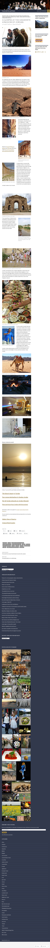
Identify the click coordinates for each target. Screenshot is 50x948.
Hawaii (3, 884)
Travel (17, 16)
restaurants (27, 545)
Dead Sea (5, 542)
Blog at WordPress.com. (6, 940)
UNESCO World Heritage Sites (13, 547)
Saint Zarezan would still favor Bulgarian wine (10, 619)
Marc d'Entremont (17, 24)
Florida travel (4, 873)
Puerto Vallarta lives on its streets (8, 608)
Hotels (3, 888)
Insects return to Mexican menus (8, 586)
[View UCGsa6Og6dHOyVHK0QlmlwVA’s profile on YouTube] (42, 51)
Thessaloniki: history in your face (8, 591)
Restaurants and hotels (10, 16)
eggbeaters (4, 868)
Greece (3, 881)
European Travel (5, 870)
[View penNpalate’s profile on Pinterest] (39, 51)
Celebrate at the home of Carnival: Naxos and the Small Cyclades (14, 606)
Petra (19, 122)
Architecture (5, 15)
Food (16, 15)
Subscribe (4, 832)
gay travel (4, 879)
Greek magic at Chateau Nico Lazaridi (9, 624)
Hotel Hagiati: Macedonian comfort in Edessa (10, 597)
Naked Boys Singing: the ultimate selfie (9, 610)
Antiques (3, 844)
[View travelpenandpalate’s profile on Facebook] (35, 51)
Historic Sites (21, 15)
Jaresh (24, 544)
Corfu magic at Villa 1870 (6, 602)
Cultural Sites (12, 15)
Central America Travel (6, 857)
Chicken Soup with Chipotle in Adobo (9, 580)
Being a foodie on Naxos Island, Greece (9, 617)
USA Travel (4, 932)
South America (4, 917)
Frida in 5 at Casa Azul (6, 584)
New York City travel (6, 903)
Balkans (3, 851)
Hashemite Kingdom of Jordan (18, 542)
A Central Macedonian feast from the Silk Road (11, 595)
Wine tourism (4, 934)
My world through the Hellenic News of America (11, 599)
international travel (17, 544)
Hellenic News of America (9, 519)
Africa (3, 842)
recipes (17, 545)
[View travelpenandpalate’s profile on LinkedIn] (41, 51)
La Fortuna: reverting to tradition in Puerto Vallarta (11, 613)
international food (7, 544)
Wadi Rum (22, 547)
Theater (3, 923)
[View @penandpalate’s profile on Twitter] (37, 51)
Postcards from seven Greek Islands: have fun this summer (14, 553)
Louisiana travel (5, 892)
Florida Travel (4, 875)
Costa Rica (4, 859)
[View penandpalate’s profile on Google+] (44, 51)
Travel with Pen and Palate (8, 11)
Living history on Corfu (6, 588)
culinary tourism (5, 862)
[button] (11, 655)
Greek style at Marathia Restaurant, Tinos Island (11, 621)
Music (3, 901)
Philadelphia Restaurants (6, 908)
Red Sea (21, 545)
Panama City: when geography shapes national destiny (12, 577)
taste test (4, 921)
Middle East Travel (5, 897)
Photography (4, 910)
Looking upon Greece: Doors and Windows (10, 604)
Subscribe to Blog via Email (8, 824)
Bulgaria (3, 853)
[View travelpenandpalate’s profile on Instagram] (38, 51)
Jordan (28, 544)
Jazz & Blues (4, 890)
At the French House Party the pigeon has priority (11, 630)
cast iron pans (4, 855)
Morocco (3, 899)
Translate (11, 570)
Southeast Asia (5, 919)
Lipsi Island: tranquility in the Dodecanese (10, 628)
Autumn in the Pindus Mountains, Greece (10, 615)
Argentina (4, 848)
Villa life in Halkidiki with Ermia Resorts (9, 626)
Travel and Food (23, 16)
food (9, 542)
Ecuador (3, 866)
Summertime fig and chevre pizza (8, 582)
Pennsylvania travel (5, 906)
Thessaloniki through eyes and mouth (9, 593)
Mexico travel (4, 895)
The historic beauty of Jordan (11, 493)
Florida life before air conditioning (9, 557)
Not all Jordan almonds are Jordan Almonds (15, 501)
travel (4, 547)
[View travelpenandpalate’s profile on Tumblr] (45, 51)
